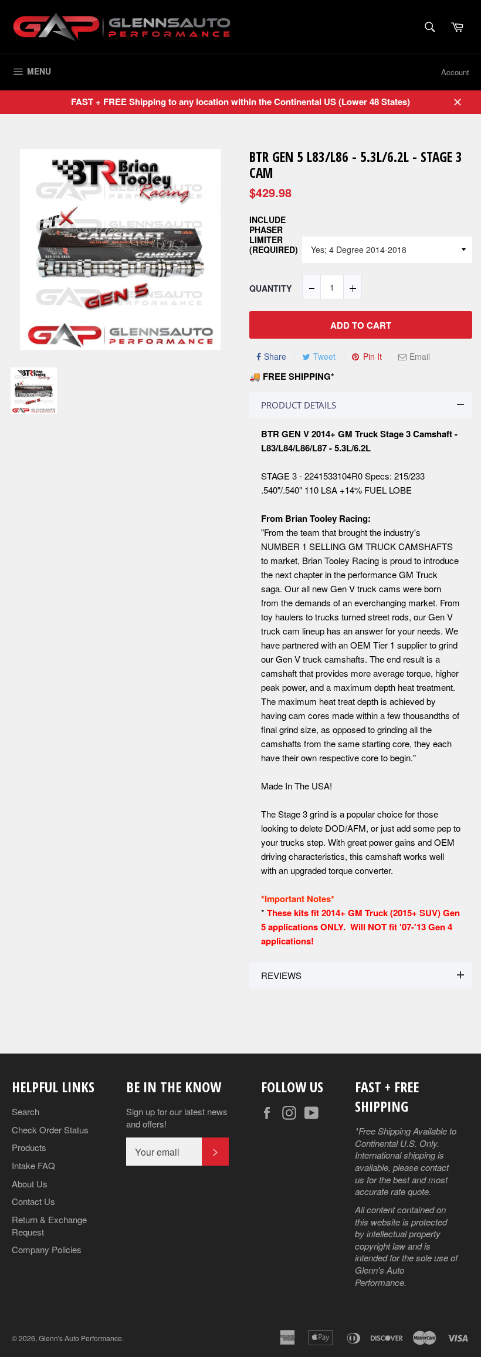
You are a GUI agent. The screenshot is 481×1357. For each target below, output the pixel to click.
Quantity (270, 288)
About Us (30, 1183)
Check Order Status (50, 1129)
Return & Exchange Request (49, 1225)
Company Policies (47, 1249)
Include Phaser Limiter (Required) (273, 235)
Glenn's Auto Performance (80, 1338)
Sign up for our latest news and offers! (177, 1118)
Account (455, 71)
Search (25, 1111)
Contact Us (33, 1201)
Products (29, 1147)
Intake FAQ (33, 1165)
